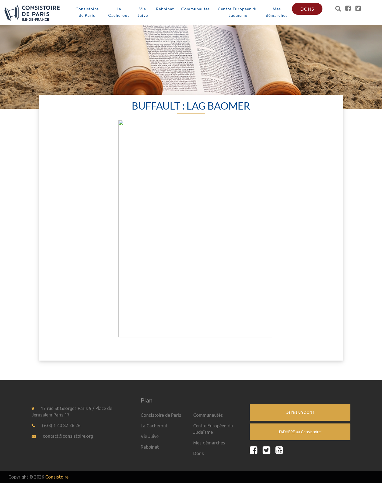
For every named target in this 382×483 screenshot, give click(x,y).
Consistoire (57, 476)
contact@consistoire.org (68, 436)
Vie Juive (143, 12)
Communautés (195, 8)
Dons (307, 8)
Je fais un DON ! (300, 412)
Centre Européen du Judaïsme (238, 12)
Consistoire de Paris (87, 12)
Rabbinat (165, 8)
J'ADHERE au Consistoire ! (300, 432)
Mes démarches (276, 12)
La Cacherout (118, 12)
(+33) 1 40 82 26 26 (61, 425)
